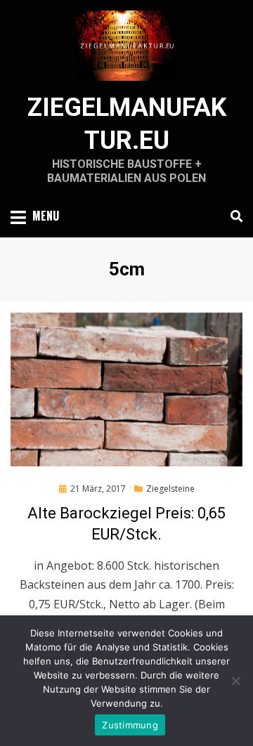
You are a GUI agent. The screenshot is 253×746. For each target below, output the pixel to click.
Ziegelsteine (170, 489)
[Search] (232, 216)
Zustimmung (130, 725)
